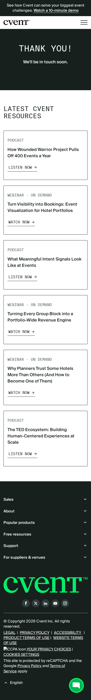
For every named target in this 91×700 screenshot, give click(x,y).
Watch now (18, 222)
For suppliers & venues (24, 557)
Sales (9, 499)
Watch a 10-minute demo (56, 10)
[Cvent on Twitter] (36, 603)
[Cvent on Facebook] (26, 603)
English (16, 682)
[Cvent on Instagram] (65, 603)
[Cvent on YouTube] (55, 603)
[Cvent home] (17, 22)
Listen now (20, 167)
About (9, 511)
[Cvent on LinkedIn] (45, 603)
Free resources (17, 534)
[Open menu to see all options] (84, 22)
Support (11, 545)
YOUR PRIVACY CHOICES (48, 649)
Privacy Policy (30, 666)
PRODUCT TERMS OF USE (26, 638)
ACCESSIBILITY (68, 632)
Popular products (19, 522)
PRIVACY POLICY (34, 632)
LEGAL (9, 632)
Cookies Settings (21, 654)
